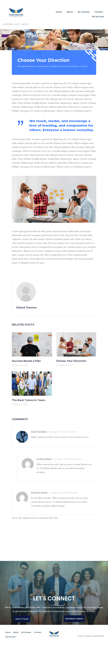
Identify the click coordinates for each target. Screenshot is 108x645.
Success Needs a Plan (26, 361)
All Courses (83, 12)
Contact (98, 12)
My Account (98, 16)
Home (59, 12)
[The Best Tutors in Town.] (32, 383)
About (70, 12)
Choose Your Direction (43, 60)
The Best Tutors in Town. (29, 400)
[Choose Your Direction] (54, 292)
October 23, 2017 (20, 365)
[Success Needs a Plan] (32, 344)
